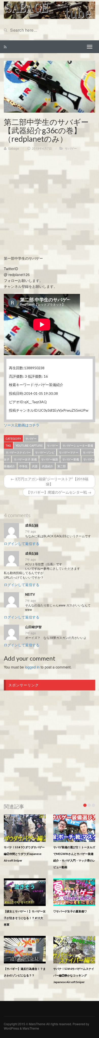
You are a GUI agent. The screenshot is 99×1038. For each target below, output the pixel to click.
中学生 (23, 466)
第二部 (61, 466)
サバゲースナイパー (18, 452)
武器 (35, 466)
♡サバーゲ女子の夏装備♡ (70, 911)
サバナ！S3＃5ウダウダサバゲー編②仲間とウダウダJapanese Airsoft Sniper (24, 853)
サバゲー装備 (70, 459)
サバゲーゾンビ (45, 452)
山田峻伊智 (33, 627)
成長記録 (31, 525)
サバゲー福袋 (49, 459)
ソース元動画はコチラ (21, 424)
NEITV (30, 594)
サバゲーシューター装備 (77, 445)
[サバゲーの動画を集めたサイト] (49, 9)
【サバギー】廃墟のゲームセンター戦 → (58, 492)
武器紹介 (47, 466)
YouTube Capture (29, 445)
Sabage (13, 148)
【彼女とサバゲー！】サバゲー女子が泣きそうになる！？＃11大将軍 (25, 918)
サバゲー (71, 148)
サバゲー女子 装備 (25, 459)
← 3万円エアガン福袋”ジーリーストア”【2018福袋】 (49, 481)
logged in (32, 667)
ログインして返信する (21, 543)
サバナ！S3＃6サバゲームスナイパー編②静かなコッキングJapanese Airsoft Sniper (73, 975)
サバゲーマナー (68, 452)
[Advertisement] (49, 205)
